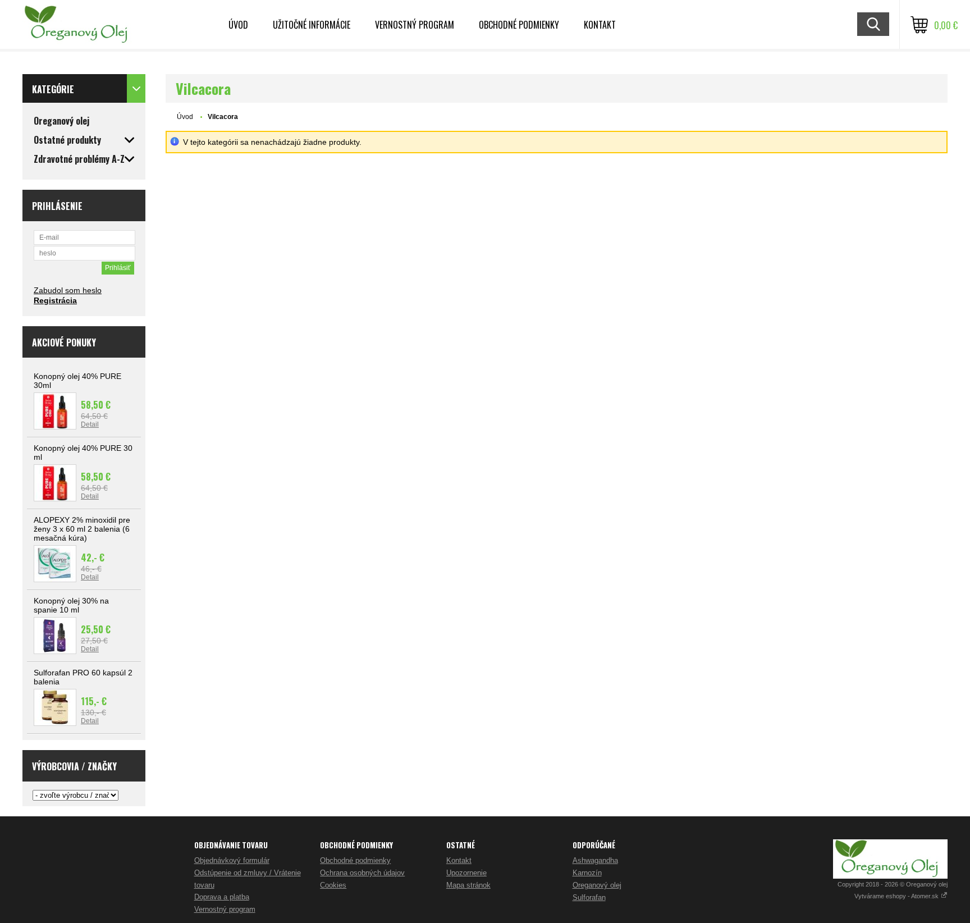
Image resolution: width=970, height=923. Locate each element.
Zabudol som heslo (68, 290)
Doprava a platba (221, 897)
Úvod (238, 24)
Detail (90, 424)
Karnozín (587, 873)
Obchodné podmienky (519, 24)
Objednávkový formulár (231, 860)
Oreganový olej (597, 885)
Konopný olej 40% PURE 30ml (77, 381)
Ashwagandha (595, 860)
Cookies (333, 885)
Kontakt (600, 24)
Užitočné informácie (311, 24)
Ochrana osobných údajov (362, 873)
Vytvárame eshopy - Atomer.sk (897, 896)
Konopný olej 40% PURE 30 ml (83, 452)
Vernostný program (414, 24)
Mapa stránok (468, 885)
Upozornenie (466, 873)
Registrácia (55, 300)
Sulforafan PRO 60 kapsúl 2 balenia (83, 677)
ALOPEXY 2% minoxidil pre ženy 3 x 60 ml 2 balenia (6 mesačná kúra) (82, 528)
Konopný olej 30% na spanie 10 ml (71, 605)
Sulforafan (589, 897)
